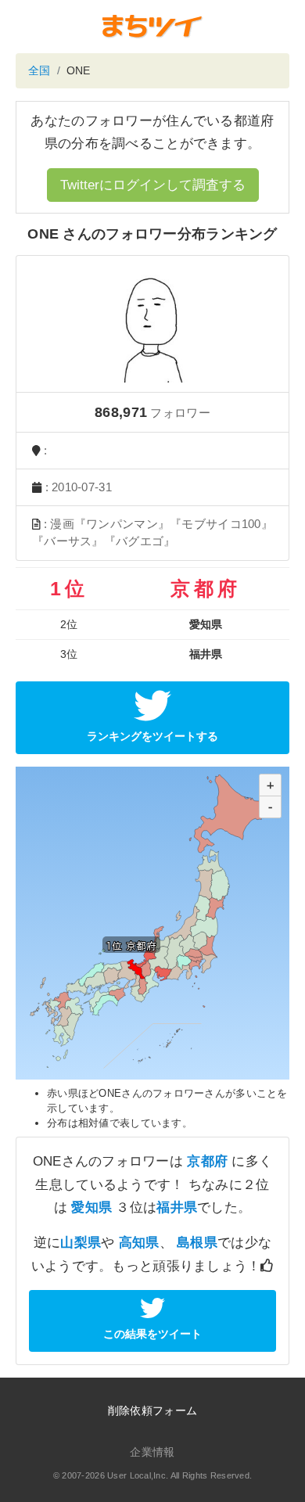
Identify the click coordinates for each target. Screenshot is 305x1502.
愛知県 (91, 1207)
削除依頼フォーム (152, 1410)
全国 (39, 70)
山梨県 (80, 1242)
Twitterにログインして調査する (153, 185)
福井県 (176, 1207)
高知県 (139, 1242)
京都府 (207, 1161)
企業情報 (152, 1452)
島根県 (197, 1242)
